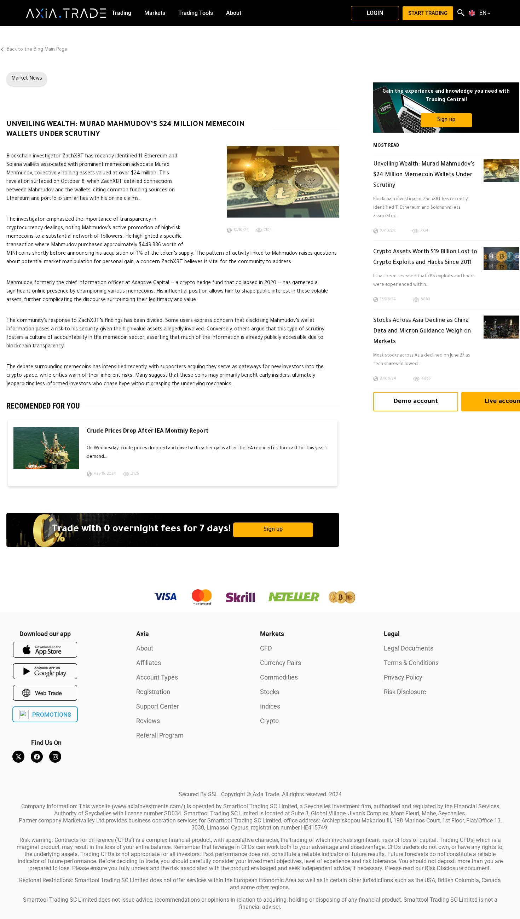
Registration (153, 691)
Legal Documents (408, 648)
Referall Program (160, 735)
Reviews (148, 720)
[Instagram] (55, 757)
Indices (270, 706)
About (144, 648)
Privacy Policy (403, 677)
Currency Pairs (280, 662)
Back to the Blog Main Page (36, 49)
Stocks (269, 691)
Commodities (279, 677)
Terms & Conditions (411, 662)
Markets (272, 633)
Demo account (415, 401)
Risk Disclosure (405, 691)
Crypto (269, 720)
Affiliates (148, 662)
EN (482, 13)
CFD (266, 648)
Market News (26, 79)
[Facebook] (37, 757)
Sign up (273, 530)
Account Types (157, 677)
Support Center (157, 706)
